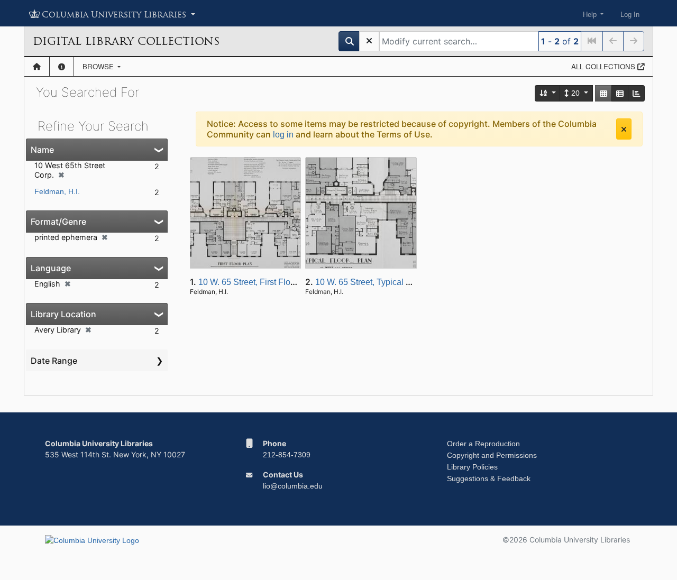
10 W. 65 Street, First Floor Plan (257, 282)
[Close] (624, 129)
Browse (99, 66)
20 (575, 93)
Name (42, 149)
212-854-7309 (286, 454)
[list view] (619, 93)
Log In (629, 15)
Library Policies (472, 467)
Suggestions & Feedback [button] (488, 478)
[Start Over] (369, 41)
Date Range (54, 360)
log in (283, 134)
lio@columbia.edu (293, 486)
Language (51, 268)
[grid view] (603, 93)
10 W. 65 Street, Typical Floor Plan (380, 282)
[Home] (36, 66)
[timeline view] (636, 93)
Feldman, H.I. (57, 191)
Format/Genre (58, 221)
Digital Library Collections (126, 41)
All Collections (604, 66)
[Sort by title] (548, 93)
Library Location (63, 314)
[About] (62, 66)
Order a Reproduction (483, 443)
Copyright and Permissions (492, 455)
